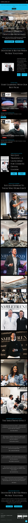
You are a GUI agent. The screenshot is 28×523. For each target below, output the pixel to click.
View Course (3, 117)
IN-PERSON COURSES (9, 515)
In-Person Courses (18, 506)
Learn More (19, 75)
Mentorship (24, 74)
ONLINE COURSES (3, 515)
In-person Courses (9, 41)
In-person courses (21, 174)
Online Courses (19, 41)
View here (14, 8)
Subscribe (25, 516)
